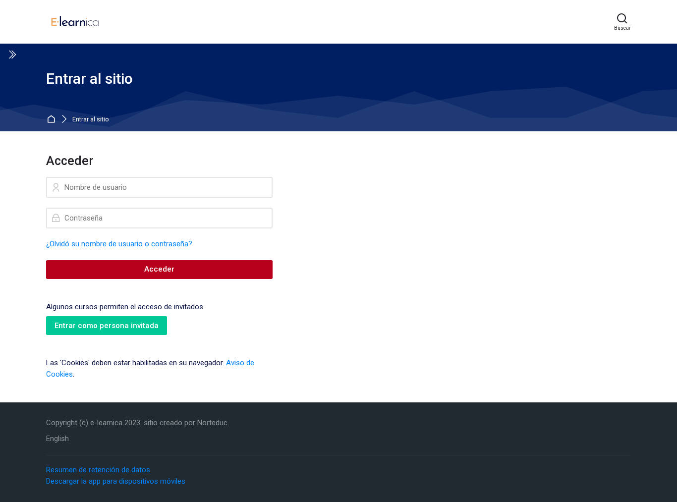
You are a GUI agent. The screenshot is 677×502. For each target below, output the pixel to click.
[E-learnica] (75, 22)
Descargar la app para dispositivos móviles (115, 481)
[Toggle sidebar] (11, 54)
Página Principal (52, 119)
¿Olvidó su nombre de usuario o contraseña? (119, 243)
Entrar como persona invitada (107, 325)
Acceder (159, 269)
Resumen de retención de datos (98, 469)
